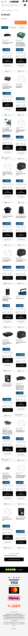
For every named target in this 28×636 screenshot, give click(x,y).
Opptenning (22, 27)
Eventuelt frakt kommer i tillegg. (7, 96)
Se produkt (8, 65)
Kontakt (14, 628)
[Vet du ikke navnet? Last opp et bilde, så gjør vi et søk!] (25, 5)
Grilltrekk (5, 27)
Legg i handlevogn (7, 61)
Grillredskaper (13, 27)
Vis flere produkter (14, 559)
